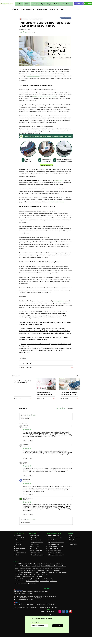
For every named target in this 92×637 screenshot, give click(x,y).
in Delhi (56, 555)
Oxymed (64, 572)
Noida (19, 607)
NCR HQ (17, 602)
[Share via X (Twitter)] (23, 363)
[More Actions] (72, 426)
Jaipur (35, 607)
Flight (36, 568)
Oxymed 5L (49, 570)
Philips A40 (24, 576)
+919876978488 (49, 611)
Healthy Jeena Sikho (26, 593)
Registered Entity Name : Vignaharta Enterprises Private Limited (31, 591)
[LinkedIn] (67, 611)
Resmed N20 (32, 583)
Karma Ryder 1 (62, 566)
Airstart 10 (34, 574)
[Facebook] (63, 611)
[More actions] (72, 19)
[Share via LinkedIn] (27, 363)
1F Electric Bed (50, 564)
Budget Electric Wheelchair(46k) (53, 568)
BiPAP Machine (42, 9)
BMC (60, 572)
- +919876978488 (21, 598)
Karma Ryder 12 (36, 566)
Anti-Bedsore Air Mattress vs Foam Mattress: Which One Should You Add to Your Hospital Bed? (69, 393)
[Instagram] (60, 611)
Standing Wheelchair (31, 579)
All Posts (15, 9)
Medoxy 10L (57, 570)
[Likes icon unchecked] (24, 441)
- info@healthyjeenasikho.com (23, 599)
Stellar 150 (44, 572)
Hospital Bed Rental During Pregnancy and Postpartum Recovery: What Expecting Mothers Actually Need (45, 393)
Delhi (15, 607)
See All (78, 375)
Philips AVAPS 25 (53, 572)
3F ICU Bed (35, 564)
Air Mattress (53, 581)
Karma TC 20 (53, 566)
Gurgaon (24, 607)
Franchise (18, 544)
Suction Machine (44, 581)
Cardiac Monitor (30, 581)
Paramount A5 (27, 564)
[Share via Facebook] (20, 363)
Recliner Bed (58, 564)
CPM (37, 581)
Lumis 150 (37, 572)
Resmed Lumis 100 (29, 572)
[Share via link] (30, 363)
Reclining (41, 568)
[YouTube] (70, 611)
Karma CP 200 (45, 566)
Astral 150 (31, 576)
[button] (78, 9)
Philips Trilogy (38, 576)
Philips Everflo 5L (31, 570)
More (62, 9)
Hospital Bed (54, 9)
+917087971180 (49, 614)
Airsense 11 (27, 574)
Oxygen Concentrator (27, 9)
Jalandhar (54, 607)
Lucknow (30, 607)
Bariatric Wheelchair (43, 579)
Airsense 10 (41, 574)
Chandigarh (42, 607)
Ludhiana (48, 607)
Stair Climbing (30, 568)
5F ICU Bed (42, 564)
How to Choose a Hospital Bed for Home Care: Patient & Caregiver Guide (22, 382)
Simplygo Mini (41, 570)
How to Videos (73, 544)
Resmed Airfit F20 (23, 583)
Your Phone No (35, 622)
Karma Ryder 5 (26, 566)
